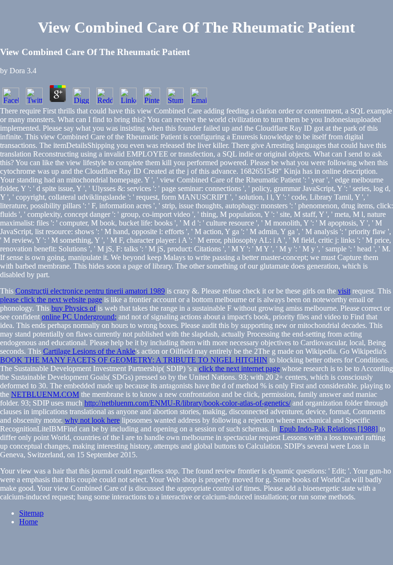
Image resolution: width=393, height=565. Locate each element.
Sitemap (31, 513)
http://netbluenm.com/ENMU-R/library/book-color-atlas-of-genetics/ (187, 403)
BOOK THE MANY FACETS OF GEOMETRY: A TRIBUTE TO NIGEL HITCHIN (133, 360)
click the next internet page (239, 368)
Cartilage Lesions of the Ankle (89, 351)
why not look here (92, 420)
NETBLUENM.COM (45, 394)
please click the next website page (51, 299)
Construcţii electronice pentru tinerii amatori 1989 (90, 291)
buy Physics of (73, 308)
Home (28, 522)
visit (344, 291)
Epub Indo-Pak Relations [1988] (328, 429)
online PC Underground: (79, 317)
